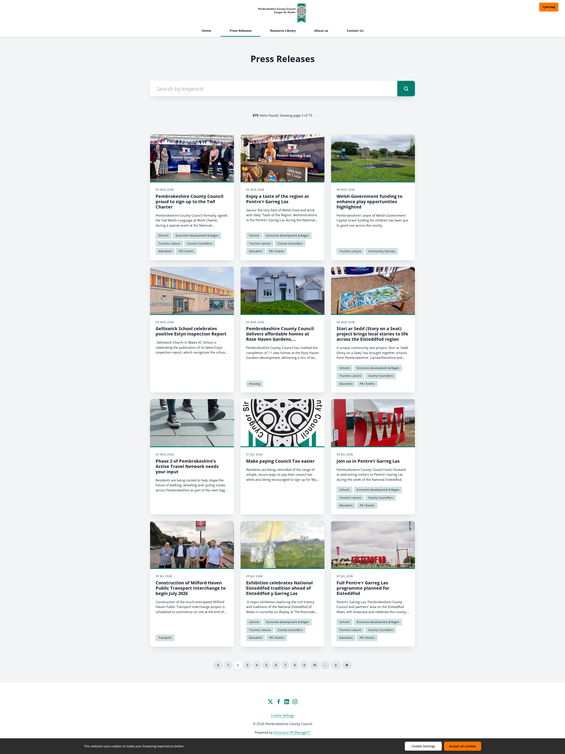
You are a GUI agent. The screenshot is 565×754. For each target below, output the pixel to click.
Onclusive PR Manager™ (292, 732)
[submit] (406, 88)
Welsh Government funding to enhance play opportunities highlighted (369, 201)
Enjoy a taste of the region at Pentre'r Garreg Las (277, 199)
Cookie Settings (282, 715)
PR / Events (186, 251)
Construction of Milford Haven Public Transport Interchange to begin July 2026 (191, 588)
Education (165, 251)
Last (347, 665)
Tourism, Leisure (169, 243)
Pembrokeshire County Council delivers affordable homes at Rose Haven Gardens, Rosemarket (280, 336)
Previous (218, 665)
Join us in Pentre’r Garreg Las (368, 461)
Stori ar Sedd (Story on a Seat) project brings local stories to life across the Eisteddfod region (372, 334)
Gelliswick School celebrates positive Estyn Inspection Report (191, 331)
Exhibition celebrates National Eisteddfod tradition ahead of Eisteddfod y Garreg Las (279, 588)
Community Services (381, 251)
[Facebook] (278, 701)
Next (336, 665)
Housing (254, 384)
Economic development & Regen (197, 235)
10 (314, 665)
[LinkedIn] (286, 701)
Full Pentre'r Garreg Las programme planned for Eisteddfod (363, 588)
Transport (164, 638)
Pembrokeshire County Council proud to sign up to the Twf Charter (189, 201)
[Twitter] (270, 701)
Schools (163, 235)
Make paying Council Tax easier (280, 461)
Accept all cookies (462, 746)
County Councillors (199, 243)
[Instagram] (294, 701)
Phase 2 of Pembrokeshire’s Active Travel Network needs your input (187, 466)
